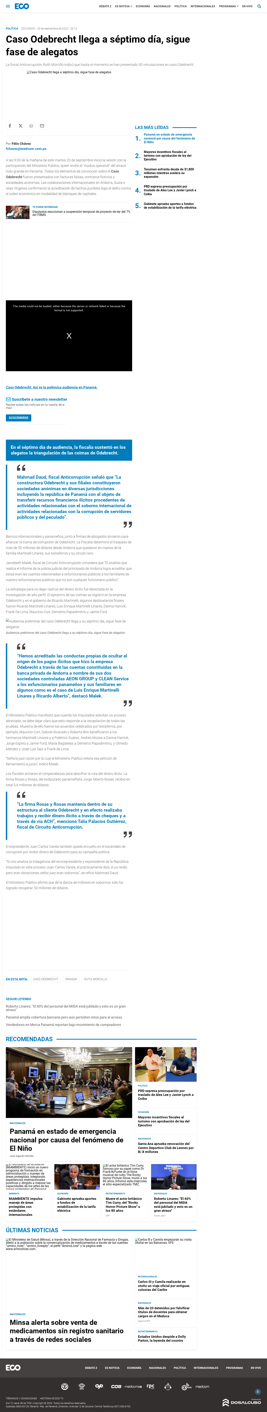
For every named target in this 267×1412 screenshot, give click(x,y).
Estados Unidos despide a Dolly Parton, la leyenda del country (162, 1338)
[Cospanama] (116, 1389)
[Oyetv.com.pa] (99, 1389)
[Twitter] (20, 126)
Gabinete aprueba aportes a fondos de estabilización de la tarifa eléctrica (170, 205)
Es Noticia (122, 6)
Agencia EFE (144, 1321)
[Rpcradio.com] (150, 1389)
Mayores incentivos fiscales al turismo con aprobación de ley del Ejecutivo (167, 155)
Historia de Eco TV (52, 1398)
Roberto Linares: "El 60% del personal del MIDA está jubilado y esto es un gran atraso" (66, 1008)
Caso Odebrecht (45, 979)
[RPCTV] (81, 1389)
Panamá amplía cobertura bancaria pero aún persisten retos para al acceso (64, 1017)
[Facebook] (10, 126)
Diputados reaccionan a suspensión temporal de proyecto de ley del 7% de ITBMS (81, 213)
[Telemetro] (64, 1389)
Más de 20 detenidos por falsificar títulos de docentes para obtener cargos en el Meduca (164, 1312)
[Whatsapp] (31, 126)
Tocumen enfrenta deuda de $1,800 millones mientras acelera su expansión (169, 173)
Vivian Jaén (159, 1215)
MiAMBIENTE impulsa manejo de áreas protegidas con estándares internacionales (25, 1207)
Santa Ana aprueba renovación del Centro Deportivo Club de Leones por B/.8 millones (166, 1148)
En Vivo (247, 6)
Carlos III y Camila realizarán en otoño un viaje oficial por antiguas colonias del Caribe (164, 1286)
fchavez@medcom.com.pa (26, 149)
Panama (71, 979)
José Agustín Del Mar (22, 1155)
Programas (227, 6)
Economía (143, 6)
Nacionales (162, 6)
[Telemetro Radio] (185, 1389)
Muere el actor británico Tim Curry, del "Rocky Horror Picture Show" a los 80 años (124, 1205)
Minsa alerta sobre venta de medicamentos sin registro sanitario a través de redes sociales (67, 1330)
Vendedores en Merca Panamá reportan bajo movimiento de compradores (63, 1025)
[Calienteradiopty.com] (168, 1389)
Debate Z (105, 6)
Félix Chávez (21, 144)
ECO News (28, 28)
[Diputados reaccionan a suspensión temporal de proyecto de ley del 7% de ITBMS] (18, 218)
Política (181, 6)
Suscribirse (18, 418)
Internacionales (203, 6)
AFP (108, 1215)
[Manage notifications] (258, 1392)
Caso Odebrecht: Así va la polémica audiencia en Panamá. (52, 387)
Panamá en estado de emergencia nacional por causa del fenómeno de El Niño (169, 138)
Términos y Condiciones (21, 1398)
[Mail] (42, 126)
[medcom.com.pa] (202, 1389)
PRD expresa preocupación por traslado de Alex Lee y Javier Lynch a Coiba (170, 190)
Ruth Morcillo (95, 979)
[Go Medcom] (133, 1389)
